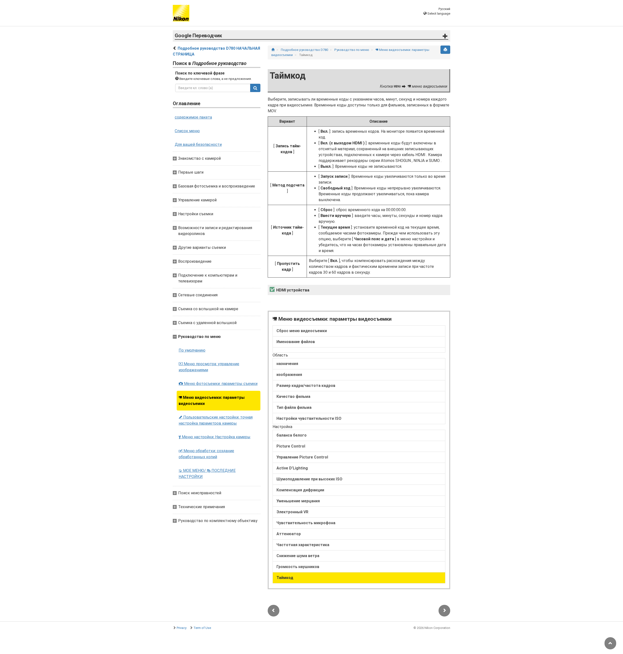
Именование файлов (295, 341)
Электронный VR (292, 512)
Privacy (181, 628)
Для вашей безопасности (198, 144)
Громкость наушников (297, 566)
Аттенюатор (288, 534)
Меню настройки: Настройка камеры (214, 437)
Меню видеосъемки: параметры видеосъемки (212, 400)
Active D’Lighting (292, 468)
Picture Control (290, 446)
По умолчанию (192, 350)
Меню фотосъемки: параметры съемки (218, 383)
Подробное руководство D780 (305, 50)
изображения (289, 374)
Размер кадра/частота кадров (305, 385)
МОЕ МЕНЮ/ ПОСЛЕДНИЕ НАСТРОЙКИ (207, 473)
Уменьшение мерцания (298, 501)
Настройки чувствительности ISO (308, 418)
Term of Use (202, 628)
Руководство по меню (352, 50)
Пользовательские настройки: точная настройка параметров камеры (216, 420)
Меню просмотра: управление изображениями (209, 367)
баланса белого (291, 435)
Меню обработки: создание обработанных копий (206, 453)
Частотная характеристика (302, 544)
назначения (287, 363)
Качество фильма (293, 396)
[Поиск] (255, 88)
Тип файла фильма (294, 407)
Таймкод (284, 577)
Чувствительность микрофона (305, 523)
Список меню (187, 131)
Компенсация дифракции (300, 490)
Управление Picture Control (302, 457)
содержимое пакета (193, 117)
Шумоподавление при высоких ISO (309, 479)
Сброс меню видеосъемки (301, 330)
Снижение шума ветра (297, 555)
